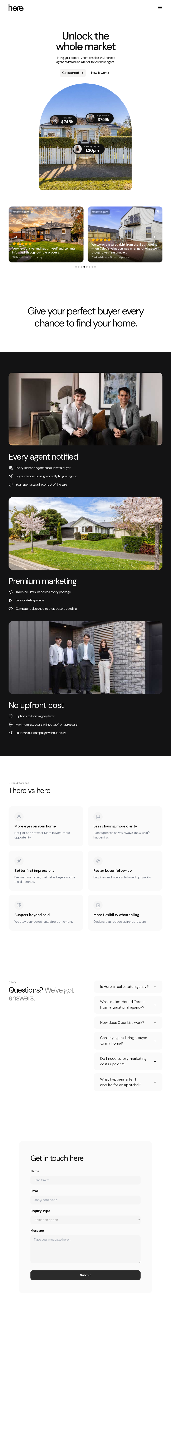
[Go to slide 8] (95, 267)
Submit (85, 1275)
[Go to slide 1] (76, 267)
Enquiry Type (40, 1211)
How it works (100, 73)
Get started (70, 73)
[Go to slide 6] (89, 267)
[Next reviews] (154, 237)
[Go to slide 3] (81, 267)
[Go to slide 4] (84, 267)
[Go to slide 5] (87, 267)
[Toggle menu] (159, 7)
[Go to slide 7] (92, 267)
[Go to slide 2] (78, 267)
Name (34, 1171)
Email (34, 1191)
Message (37, 1231)
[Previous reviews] (16, 237)
